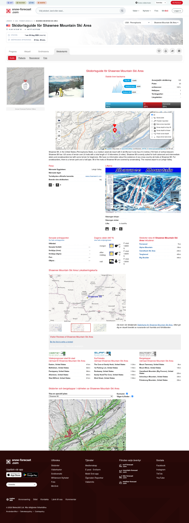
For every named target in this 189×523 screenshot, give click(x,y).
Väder (135, 10)
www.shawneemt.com (93, 176)
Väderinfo (89, 481)
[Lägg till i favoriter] (159, 51)
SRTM (144, 149)
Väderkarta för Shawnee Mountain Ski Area (155, 324)
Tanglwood (143, 254)
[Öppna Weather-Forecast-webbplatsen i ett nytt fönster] (41, 2)
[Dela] (172, 51)
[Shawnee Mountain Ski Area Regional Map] (58, 327)
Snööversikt (56, 473)
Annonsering (24, 499)
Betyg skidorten (57, 346)
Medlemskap (91, 465)
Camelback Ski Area (147, 250)
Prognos (13, 51)
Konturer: (121, 393)
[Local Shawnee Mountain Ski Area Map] (81, 327)
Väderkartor (56, 469)
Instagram (160, 469)
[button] (115, 130)
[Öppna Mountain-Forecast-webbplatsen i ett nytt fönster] (21, 2)
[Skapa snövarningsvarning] (166, 51)
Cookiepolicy (39, 511)
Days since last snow (163, 137)
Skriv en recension (74, 346)
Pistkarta (21, 58)
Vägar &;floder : (124, 396)
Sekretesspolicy (26, 511)
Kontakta (44, 499)
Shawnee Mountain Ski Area (47, 21)
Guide (12, 58)
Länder (9, 21)
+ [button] (59, 131)
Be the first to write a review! (61, 341)
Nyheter (146, 10)
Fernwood (143, 244)
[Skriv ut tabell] (179, 51)
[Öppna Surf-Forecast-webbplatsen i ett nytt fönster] (10, 2)
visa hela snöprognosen (102, 240)
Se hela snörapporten (56, 240)
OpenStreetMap (127, 149)
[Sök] (122, 10)
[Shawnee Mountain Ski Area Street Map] (103, 327)
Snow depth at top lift (163, 127)
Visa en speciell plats (58, 393)
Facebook (160, 465)
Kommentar (71, 499)
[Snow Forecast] (18, 10)
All (154, 115)
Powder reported (162, 121)
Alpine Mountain (145, 247)
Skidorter (55, 465)
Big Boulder (144, 257)
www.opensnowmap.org (157, 149)
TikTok (159, 473)
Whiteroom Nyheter (60, 477)
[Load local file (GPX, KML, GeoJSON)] (59, 120)
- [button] (59, 139)
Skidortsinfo (61, 51)
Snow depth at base (163, 130)
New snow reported (163, 124)
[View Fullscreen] (59, 115)
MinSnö (54, 485)
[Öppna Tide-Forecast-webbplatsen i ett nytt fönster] (31, 2)
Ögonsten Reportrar (94, 477)
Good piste (160, 117)
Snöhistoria (43, 51)
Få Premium (177, 3)
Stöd (35, 499)
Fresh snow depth (162, 133)
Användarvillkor (12, 511)
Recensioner (34, 58)
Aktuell (27, 51)
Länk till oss (57, 499)
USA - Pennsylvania (24, 21)
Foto (156, 10)
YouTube (160, 477)
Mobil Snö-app (92, 473)
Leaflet (108, 149)
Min (165, 10)
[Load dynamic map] (25, 86)
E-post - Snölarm (93, 469)
